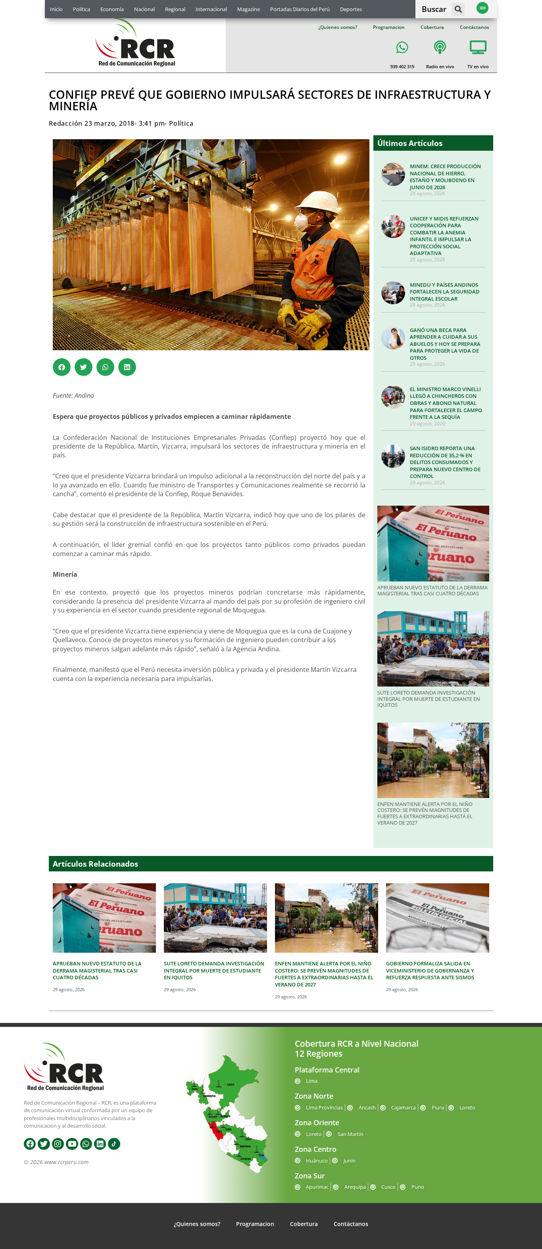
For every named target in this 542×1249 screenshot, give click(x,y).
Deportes (351, 9)
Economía (112, 9)
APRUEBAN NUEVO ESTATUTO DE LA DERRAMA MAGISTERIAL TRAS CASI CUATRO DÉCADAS (432, 590)
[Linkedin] (100, 1144)
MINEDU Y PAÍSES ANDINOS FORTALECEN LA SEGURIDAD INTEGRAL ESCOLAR (445, 291)
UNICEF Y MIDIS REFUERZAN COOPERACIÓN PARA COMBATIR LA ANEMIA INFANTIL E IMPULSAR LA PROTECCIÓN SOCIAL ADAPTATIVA (444, 236)
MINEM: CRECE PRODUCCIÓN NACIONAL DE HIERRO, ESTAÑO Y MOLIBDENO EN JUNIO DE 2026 (445, 177)
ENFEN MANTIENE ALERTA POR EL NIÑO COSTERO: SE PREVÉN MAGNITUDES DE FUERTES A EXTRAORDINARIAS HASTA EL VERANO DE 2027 (425, 813)
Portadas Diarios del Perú (300, 9)
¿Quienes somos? (337, 27)
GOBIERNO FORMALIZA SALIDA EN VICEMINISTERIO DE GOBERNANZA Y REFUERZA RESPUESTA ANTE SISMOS (430, 970)
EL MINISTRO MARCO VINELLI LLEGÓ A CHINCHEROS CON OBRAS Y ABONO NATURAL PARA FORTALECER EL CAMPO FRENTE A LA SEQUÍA (446, 403)
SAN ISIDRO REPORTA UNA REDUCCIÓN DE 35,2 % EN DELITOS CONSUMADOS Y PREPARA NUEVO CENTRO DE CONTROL (445, 462)
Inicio (56, 9)
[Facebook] (30, 1144)
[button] (458, 9)
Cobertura (432, 27)
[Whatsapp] (86, 1144)
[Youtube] (72, 1144)
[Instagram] (58, 1144)
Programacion (389, 27)
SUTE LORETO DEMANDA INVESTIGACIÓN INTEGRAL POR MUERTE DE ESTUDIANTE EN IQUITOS (428, 698)
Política (81, 9)
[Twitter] (44, 1144)
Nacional (144, 9)
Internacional (211, 9)
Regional (175, 9)
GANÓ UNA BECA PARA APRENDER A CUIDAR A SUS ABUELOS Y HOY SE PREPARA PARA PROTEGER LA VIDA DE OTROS (445, 343)
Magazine (248, 9)
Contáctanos (474, 27)
